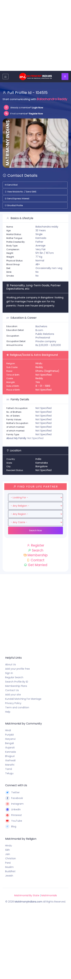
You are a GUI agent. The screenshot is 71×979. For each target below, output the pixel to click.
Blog (13, 826)
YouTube (16, 821)
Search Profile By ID (16, 681)
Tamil (8, 769)
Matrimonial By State (26, 895)
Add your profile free (17, 668)
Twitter (15, 792)
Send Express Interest (18, 198)
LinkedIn (16, 809)
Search (37, 550)
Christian (10, 858)
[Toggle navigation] (5, 76)
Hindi (8, 730)
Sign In (9, 673)
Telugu (9, 773)
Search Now (35, 530)
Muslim (9, 867)
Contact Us (12, 690)
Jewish (9, 875)
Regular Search (14, 677)
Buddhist (10, 871)
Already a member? (26, 107)
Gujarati (10, 747)
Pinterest (16, 815)
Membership (37, 555)
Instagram (17, 803)
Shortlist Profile (15, 205)
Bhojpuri (10, 756)
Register (37, 545)
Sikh (7, 850)
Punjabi (9, 734)
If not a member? (26, 113)
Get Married (37, 565)
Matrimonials (49, 895)
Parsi (8, 862)
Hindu (8, 845)
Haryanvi (10, 739)
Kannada (10, 752)
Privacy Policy (13, 703)
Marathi (9, 764)
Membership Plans (16, 686)
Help (7, 711)
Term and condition (17, 707)
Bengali (9, 743)
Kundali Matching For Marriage (23, 699)
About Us (10, 664)
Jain (7, 854)
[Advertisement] (35, 35)
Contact (37, 560)
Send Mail (12, 184)
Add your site (13, 694)
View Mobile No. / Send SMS (21, 191)
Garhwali (10, 760)
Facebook (17, 798)
